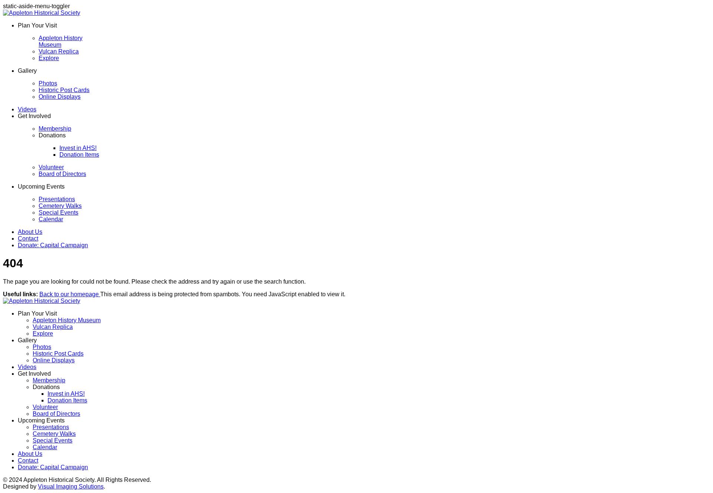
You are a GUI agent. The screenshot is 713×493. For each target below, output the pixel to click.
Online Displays (60, 97)
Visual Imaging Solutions (71, 486)
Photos (48, 83)
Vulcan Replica (59, 51)
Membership (55, 128)
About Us (30, 232)
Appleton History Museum (60, 41)
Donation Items (79, 154)
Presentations (57, 199)
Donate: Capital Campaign (53, 245)
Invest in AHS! (78, 148)
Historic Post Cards (64, 90)
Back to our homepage (69, 294)
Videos (27, 109)
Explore (49, 58)
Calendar (51, 219)
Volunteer (51, 167)
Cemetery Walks (60, 206)
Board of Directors (62, 174)
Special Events (58, 212)
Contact (28, 238)
